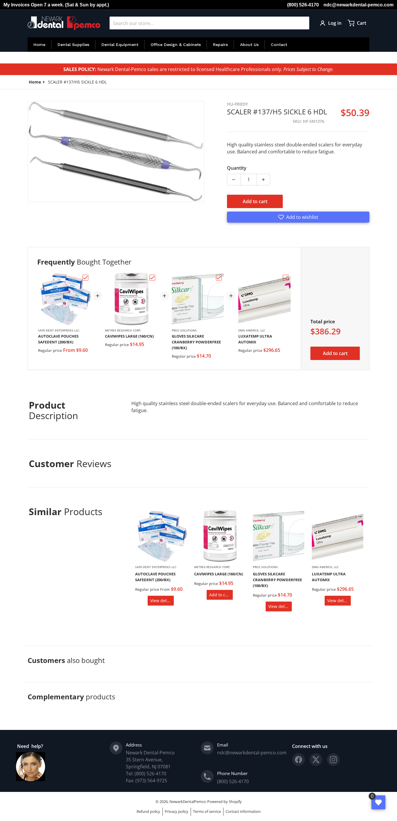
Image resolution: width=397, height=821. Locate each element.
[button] (298, 217)
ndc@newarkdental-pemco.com (358, 4)
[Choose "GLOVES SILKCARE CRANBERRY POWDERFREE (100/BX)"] (219, 278)
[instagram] (333, 759)
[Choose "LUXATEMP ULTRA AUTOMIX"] (286, 278)
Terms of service (207, 811)
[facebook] (298, 759)
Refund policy (148, 811)
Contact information (243, 811)
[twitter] (316, 759)
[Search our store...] (303, 23)
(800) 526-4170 (303, 4)
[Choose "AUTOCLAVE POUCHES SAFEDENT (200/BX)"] (85, 278)
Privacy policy (176, 811)
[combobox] (209, 23)
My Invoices (16, 4)
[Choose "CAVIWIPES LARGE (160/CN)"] (152, 278)
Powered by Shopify (224, 801)
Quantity (236, 168)
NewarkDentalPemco (187, 801)
